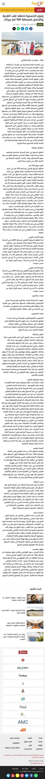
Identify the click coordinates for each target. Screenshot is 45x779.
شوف (30, 738)
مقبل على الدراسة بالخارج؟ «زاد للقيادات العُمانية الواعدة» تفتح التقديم (14, 637)
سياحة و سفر (15, 738)
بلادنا (40, 738)
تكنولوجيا (16, 743)
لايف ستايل (28, 741)
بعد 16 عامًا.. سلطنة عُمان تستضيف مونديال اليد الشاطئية (16, 10)
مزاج (30, 745)
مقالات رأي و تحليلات (12, 747)
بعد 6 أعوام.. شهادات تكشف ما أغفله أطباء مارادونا (14, 599)
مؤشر (40, 745)
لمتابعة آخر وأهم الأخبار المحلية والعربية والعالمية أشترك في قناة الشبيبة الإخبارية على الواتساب (23, 756)
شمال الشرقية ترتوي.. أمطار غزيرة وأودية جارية (13, 611)
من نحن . (41, 768)
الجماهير (40, 24)
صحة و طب (28, 749)
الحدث (40, 741)
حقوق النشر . (15, 768)
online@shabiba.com (36, 763)
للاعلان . (33, 768)
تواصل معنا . (24, 768)
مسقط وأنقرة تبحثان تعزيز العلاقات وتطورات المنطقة (15, 624)
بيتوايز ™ (16, 771)
